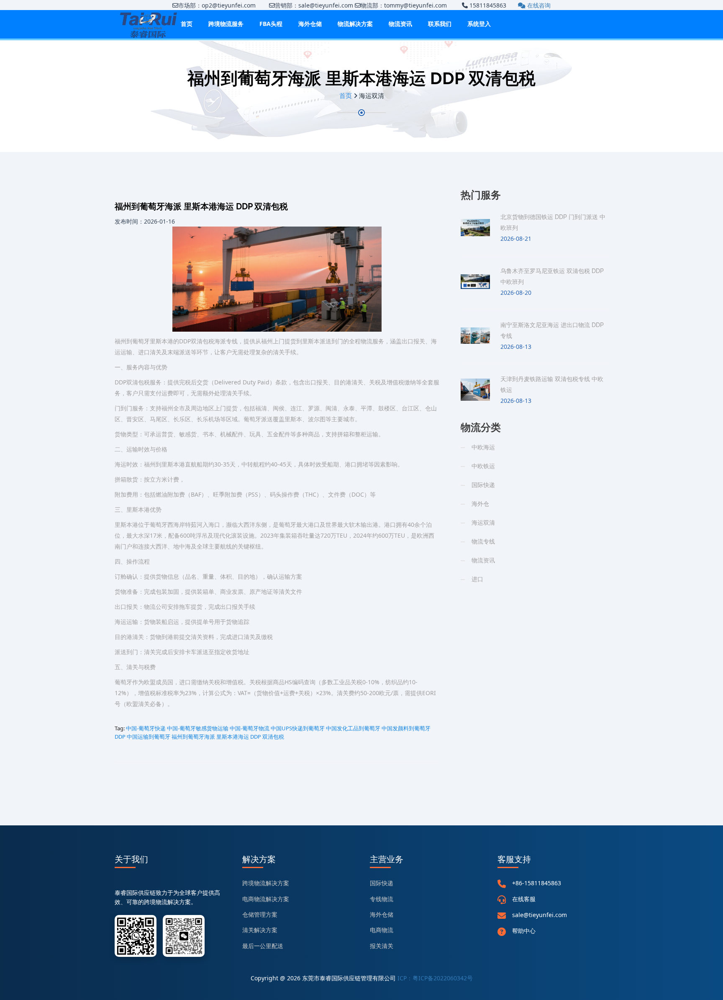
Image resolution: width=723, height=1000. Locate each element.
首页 (186, 24)
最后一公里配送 (262, 946)
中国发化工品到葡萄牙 (353, 728)
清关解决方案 (259, 930)
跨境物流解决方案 (265, 883)
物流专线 (483, 541)
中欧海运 (483, 447)
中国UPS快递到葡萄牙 (298, 728)
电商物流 (381, 930)
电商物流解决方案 (265, 899)
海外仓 (480, 504)
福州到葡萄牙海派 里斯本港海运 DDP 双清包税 (228, 736)
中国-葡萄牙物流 (249, 728)
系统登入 (479, 24)
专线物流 (381, 899)
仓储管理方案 (259, 914)
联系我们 (439, 24)
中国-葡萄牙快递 (146, 728)
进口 (477, 579)
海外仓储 (310, 24)
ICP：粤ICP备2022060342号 (435, 978)
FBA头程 (270, 24)
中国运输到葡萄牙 (148, 736)
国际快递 (483, 485)
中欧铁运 (483, 466)
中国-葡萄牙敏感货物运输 (197, 728)
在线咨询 (538, 5)
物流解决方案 (355, 24)
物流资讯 (400, 24)
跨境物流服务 (226, 24)
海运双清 (483, 522)
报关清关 (381, 946)
